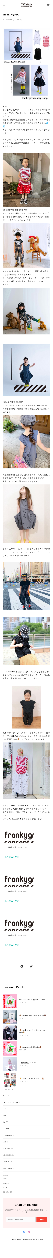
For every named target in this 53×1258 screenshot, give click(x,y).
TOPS (5, 1109)
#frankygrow (11, 14)
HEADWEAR (8, 1148)
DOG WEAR (8, 1168)
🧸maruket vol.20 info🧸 (30, 1047)
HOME (6, 1179)
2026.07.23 (23, 1018)
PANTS (6, 1122)
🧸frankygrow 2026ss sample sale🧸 (32, 1031)
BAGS (5, 1142)
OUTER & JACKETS (12, 1102)
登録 (42, 1219)
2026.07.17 (23, 1035)
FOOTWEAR (8, 1135)
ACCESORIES (9, 1155)
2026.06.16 (23, 1081)
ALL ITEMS (8, 1096)
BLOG (5, 1188)
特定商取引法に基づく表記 (34, 1239)
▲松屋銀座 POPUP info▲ (30, 1063)
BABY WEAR (8, 1162)
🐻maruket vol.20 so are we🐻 (32, 1015)
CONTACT (7, 1192)
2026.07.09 (24, 1050)
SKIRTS (6, 1129)
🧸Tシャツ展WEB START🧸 (31, 1079)
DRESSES (7, 1115)
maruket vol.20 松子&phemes (32, 1000)
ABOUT (6, 1183)
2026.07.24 (24, 1003)
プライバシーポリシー (17, 1239)
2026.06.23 (23, 1066)
